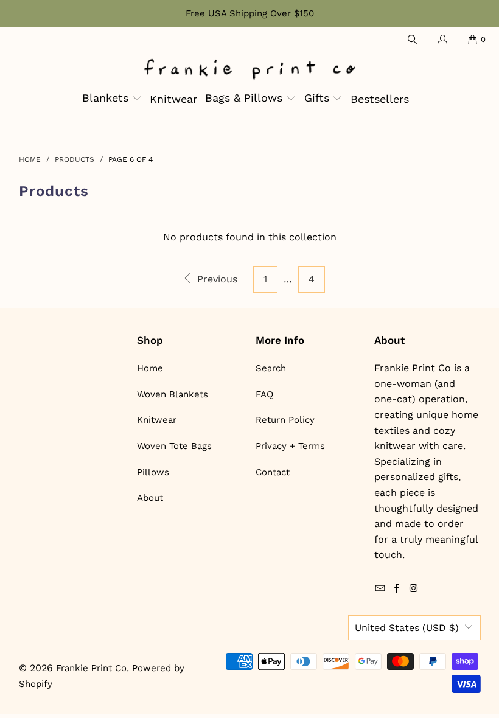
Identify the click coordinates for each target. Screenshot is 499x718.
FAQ (264, 394)
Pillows (153, 472)
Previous (215, 279)
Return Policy (285, 419)
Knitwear (156, 419)
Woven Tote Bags (174, 446)
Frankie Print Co (91, 668)
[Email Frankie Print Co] (380, 589)
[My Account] (441, 39)
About (150, 497)
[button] (112, 99)
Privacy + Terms (290, 446)
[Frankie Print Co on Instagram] (413, 589)
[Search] (411, 39)
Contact (273, 472)
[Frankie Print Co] (249, 70)
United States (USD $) (407, 627)
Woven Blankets (172, 394)
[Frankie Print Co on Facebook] (397, 589)
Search (271, 368)
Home (150, 368)
